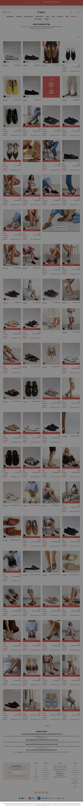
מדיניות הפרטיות (44, 805)
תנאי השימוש (38, 805)
